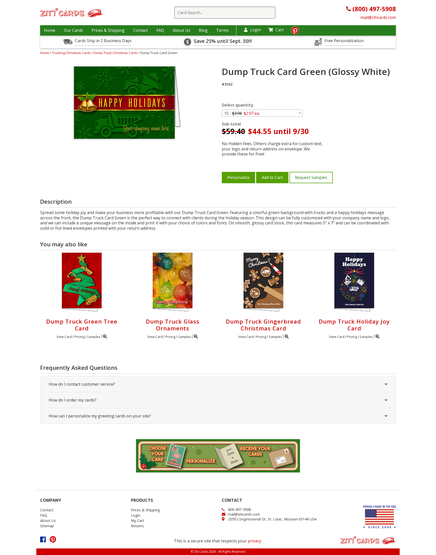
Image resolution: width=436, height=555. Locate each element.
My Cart (137, 520)
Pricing (79, 336)
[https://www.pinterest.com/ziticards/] (295, 32)
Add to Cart (272, 177)
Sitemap (47, 525)
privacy (254, 541)
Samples (93, 336)
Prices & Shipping (108, 30)
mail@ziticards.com (378, 17)
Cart (280, 30)
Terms (222, 30)
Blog (203, 30)
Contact (140, 30)
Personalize (238, 177)
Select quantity (237, 105)
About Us (181, 30)
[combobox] (262, 113)
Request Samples (311, 177)
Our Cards (73, 30)
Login (255, 30)
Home (49, 30)
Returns (137, 525)
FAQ (160, 30)
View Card (64, 336)
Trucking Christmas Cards (72, 52)
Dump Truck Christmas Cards (116, 52)
